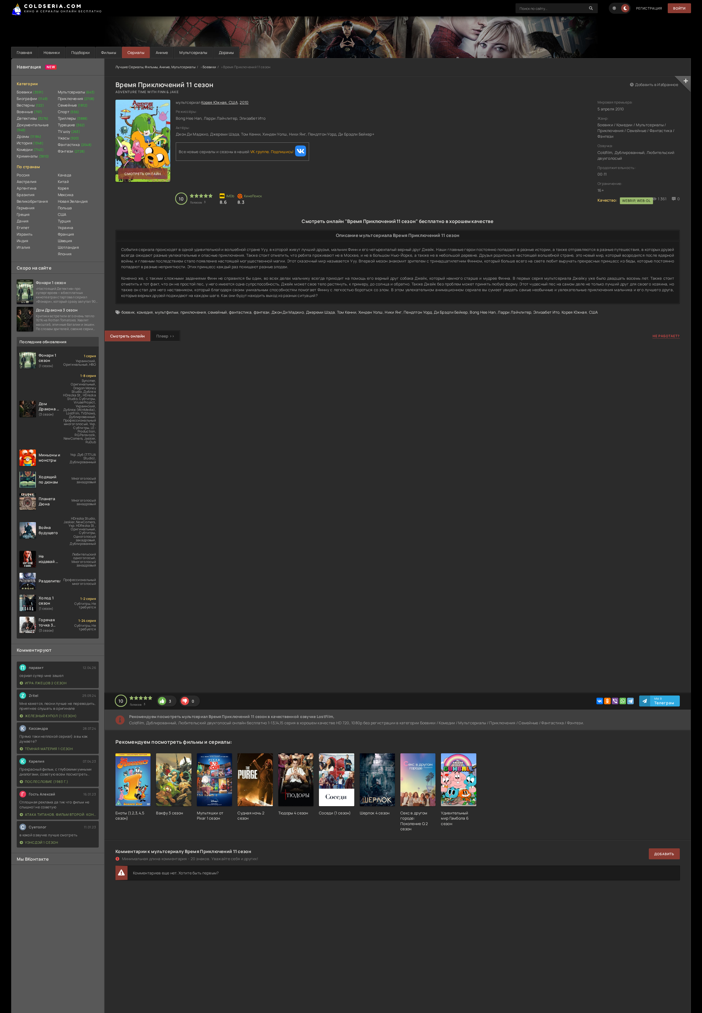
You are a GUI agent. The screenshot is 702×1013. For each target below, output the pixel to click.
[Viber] (615, 701)
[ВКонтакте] (599, 701)
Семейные (73, 105)
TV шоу (69, 131)
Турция (64, 221)
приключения (193, 312)
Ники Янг (393, 312)
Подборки (80, 52)
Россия (23, 175)
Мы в (664, 701)
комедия (145, 312)
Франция (66, 234)
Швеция (65, 240)
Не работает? (666, 336)
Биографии (32, 98)
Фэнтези (71, 151)
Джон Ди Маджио (287, 312)
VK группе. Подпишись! (272, 151)
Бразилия (25, 194)
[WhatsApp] (622, 701)
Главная (24, 52)
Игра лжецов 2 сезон (46, 683)
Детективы (33, 118)
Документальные (33, 127)
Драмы (29, 136)
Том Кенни (346, 312)
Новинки (52, 52)
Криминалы (33, 156)
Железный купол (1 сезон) (51, 716)
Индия (22, 240)
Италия (23, 247)
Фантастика (75, 144)
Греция (23, 214)
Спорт (68, 111)
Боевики (30, 92)
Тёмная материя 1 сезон (49, 748)
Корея (63, 188)
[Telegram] (630, 701)
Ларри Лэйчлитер (514, 312)
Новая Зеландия (73, 201)
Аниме (162, 52)
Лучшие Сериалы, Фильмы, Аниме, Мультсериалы (155, 67)
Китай (63, 181)
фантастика (240, 312)
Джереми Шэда (320, 312)
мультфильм (166, 312)
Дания (22, 221)
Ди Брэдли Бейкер (451, 312)
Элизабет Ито (546, 312)
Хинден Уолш (370, 312)
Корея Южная (574, 312)
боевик (128, 312)
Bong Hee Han (483, 312)
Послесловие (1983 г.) (46, 781)
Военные (29, 111)
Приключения (76, 98)
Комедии (30, 149)
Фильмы (108, 52)
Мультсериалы (193, 52)
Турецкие (71, 124)
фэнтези (262, 312)
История (30, 143)
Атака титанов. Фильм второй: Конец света (60, 814)
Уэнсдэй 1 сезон (41, 842)
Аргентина (27, 188)
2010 (244, 102)
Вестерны (30, 105)
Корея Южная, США (219, 102)
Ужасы (68, 138)
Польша (65, 207)
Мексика (66, 194)
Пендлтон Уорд (418, 312)
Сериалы (136, 52)
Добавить (664, 854)
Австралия (26, 181)
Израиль (24, 234)
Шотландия (68, 247)
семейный (217, 312)
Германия (25, 207)
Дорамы (226, 52)
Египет (23, 227)
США (62, 214)
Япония (65, 253)
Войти (679, 8)
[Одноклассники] (607, 701)
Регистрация (649, 8)
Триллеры (73, 118)
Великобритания (32, 201)
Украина (65, 227)
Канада (65, 175)
